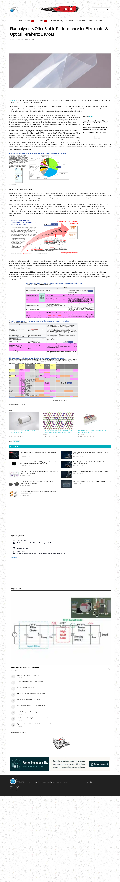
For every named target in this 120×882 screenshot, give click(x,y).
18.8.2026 (23, 475)
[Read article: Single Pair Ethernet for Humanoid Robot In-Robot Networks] (66, 474)
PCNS (90, 21)
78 (28, 495)
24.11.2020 (12, 39)
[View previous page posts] (95, 137)
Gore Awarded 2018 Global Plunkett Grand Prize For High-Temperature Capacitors (24, 431)
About (65, 782)
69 (82, 456)
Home (20, 21)
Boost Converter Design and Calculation (28, 675)
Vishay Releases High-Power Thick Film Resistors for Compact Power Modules (95, 128)
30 (29, 475)
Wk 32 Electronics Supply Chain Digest (94, 132)
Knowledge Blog (58, 21)
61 (82, 466)
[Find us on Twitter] (91, 782)
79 (29, 456)
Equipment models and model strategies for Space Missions (35, 543)
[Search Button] (108, 9)
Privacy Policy (36, 782)
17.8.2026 (76, 473)
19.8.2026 (23, 466)
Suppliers (82, 21)
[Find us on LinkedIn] (87, 782)
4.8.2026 (23, 495)
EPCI (12, 787)
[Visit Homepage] (60, 9)
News (30, 21)
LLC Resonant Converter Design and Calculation (30, 681)
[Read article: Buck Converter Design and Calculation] (61, 629)
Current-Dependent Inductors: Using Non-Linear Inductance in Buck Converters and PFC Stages (95, 123)
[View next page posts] (99, 137)
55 (29, 466)
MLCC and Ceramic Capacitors (25, 687)
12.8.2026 (23, 485)
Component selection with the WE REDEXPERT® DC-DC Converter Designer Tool (41, 553)
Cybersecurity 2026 (22, 548)
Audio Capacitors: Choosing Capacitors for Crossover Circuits (34, 718)
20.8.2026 (23, 456)
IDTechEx (12, 100)
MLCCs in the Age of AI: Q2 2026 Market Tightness (31, 706)
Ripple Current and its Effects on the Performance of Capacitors (34, 724)
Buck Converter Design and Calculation (25, 668)
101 (82, 473)
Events (100, 21)
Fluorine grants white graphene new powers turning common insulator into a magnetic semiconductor (58, 431)
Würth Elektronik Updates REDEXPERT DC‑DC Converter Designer (92, 481)
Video (43, 21)
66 (29, 485)
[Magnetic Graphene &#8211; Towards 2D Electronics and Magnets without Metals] (94, 421)
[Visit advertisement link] (60, 764)
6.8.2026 (76, 483)
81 (81, 483)
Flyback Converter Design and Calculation (28, 700)
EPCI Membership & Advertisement (52, 782)
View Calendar (15, 557)
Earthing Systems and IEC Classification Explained (31, 694)
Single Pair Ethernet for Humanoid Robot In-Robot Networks (90, 471)
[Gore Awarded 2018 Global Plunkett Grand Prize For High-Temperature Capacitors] (25, 421)
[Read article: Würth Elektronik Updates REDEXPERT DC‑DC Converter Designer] (66, 484)
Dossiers (70, 21)
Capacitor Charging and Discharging (27, 712)
